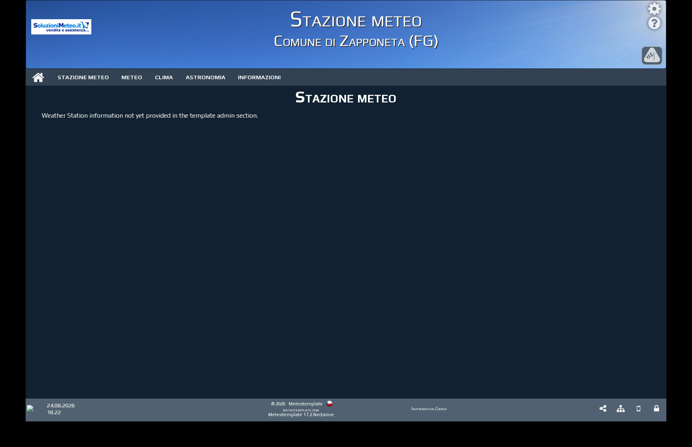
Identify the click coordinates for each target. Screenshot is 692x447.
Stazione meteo (83, 77)
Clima (164, 77)
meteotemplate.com (301, 409)
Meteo (131, 77)
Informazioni (259, 77)
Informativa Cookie (429, 408)
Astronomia (205, 77)
